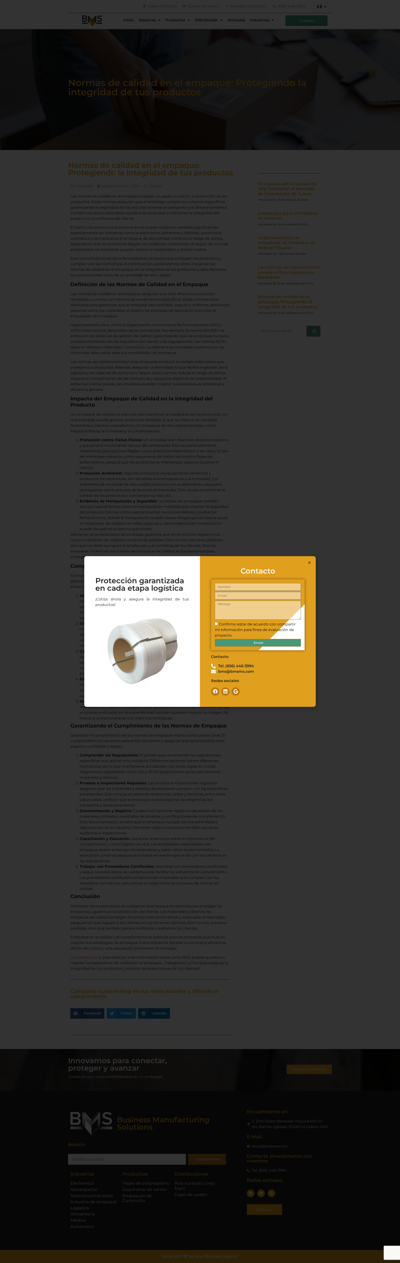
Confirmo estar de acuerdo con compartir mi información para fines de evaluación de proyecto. (255, 630)
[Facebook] (215, 691)
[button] (309, 562)
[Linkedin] (225, 691)
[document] (200, 631)
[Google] (235, 691)
